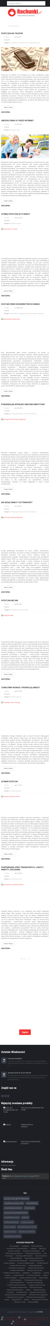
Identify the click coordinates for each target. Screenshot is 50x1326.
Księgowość (37, 1273)
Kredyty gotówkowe (24, 313)
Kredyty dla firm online (18, 1265)
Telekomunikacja (39, 1290)
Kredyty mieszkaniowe (36, 1268)
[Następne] (27, 959)
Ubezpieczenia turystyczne (35, 1297)
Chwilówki (14, 43)
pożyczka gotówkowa (16, 1198)
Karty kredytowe (41, 1256)
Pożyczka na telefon (12, 33)
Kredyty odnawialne (17, 1270)
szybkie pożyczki (27, 1222)
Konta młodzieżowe (36, 1261)
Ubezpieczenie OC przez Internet (17, 120)
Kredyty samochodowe (11, 1273)
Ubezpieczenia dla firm (38, 1292)
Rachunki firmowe (36, 1287)
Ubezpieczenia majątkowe (38, 1295)
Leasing (46, 1273)
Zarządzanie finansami (40, 1299)
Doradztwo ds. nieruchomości (17, 1248)
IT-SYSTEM (39, 1312)
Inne (45, 1253)
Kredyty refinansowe (34, 1270)
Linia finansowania (33, 1275)
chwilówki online (13, 1207)
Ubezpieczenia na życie (15, 1297)
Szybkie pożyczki (35, 43)
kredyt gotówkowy (11, 1222)
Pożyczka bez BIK (9, 600)
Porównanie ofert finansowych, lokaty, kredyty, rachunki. (22, 868)
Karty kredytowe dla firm (33, 1258)
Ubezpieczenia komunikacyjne (15, 1295)
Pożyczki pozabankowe (34, 1282)
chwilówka (31, 1203)
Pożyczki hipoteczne (16, 1282)
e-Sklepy (33, 1248)
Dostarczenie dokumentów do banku (20, 304)
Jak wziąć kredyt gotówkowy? (16, 502)
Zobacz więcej (8, 107)
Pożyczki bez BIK (23, 610)
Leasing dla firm (18, 1275)
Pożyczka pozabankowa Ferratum (30, 1142)
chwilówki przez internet (12, 1236)
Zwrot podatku (33, 1302)
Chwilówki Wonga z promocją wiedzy (20, 687)
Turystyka (10, 1292)
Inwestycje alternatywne (24, 1256)
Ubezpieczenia (21, 1292)
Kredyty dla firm (42, 1263)
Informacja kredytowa (33, 1253)
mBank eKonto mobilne (27, 1126)
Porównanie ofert (23, 43)
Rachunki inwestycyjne (15, 1290)
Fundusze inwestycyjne (31, 1251)
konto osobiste (10, 1227)
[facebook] (2, 1096)
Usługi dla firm (16, 1299)
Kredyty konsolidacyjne (17, 1268)
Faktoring (42, 1248)
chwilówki (29, 1208)
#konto (12, 1176)
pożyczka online (10, 1232)
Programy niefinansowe (36, 1285)
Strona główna (13, 26)
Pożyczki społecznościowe (16, 1285)
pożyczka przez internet (27, 1232)
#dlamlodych (19, 1176)
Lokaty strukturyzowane (28, 1278)
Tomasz (6, 37)
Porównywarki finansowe (33, 1280)
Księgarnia (26, 1273)
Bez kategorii (14, 1246)
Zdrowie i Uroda (19, 1302)
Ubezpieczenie (15, 130)
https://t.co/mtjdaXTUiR (31, 1176)
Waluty (26, 1299)
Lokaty (45, 1275)
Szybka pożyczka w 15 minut (15, 214)
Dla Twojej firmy (37, 1246)
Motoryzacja (43, 1278)
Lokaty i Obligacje (11, 1278)
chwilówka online (12, 1217)
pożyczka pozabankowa (16, 1212)
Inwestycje (9, 1256)
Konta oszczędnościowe (25, 1263)
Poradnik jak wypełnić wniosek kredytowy (23, 404)
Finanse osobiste (14, 1251)
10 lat (4, 1178)
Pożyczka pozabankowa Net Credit (32, 1109)
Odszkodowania (16, 1280)
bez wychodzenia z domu (27, 1227)
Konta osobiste (9, 1263)
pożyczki (25, 1217)
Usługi (6, 1299)
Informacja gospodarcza (14, 1253)
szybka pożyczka (14, 1203)
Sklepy (28, 1290)
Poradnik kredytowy (37, 313)
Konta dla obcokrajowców (18, 1261)
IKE (43, 1251)
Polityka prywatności (8, 1165)
